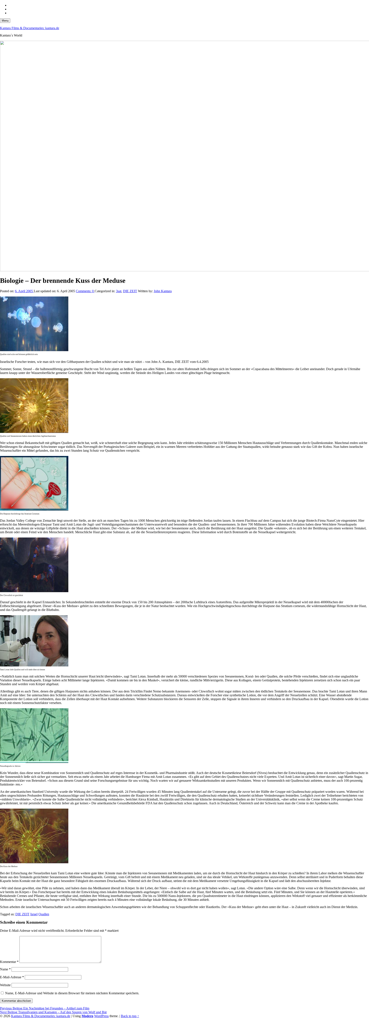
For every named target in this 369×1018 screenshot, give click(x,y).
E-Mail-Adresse (12, 977)
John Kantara (163, 291)
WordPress (101, 1016)
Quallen (43, 914)
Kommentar (9, 962)
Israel (34, 914)
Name (5, 969)
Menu (5, 20)
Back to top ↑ (130, 1016)
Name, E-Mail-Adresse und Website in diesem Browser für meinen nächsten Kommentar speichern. (72, 993)
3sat (118, 291)
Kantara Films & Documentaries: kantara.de (29, 28)
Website (5, 985)
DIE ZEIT (130, 291)
